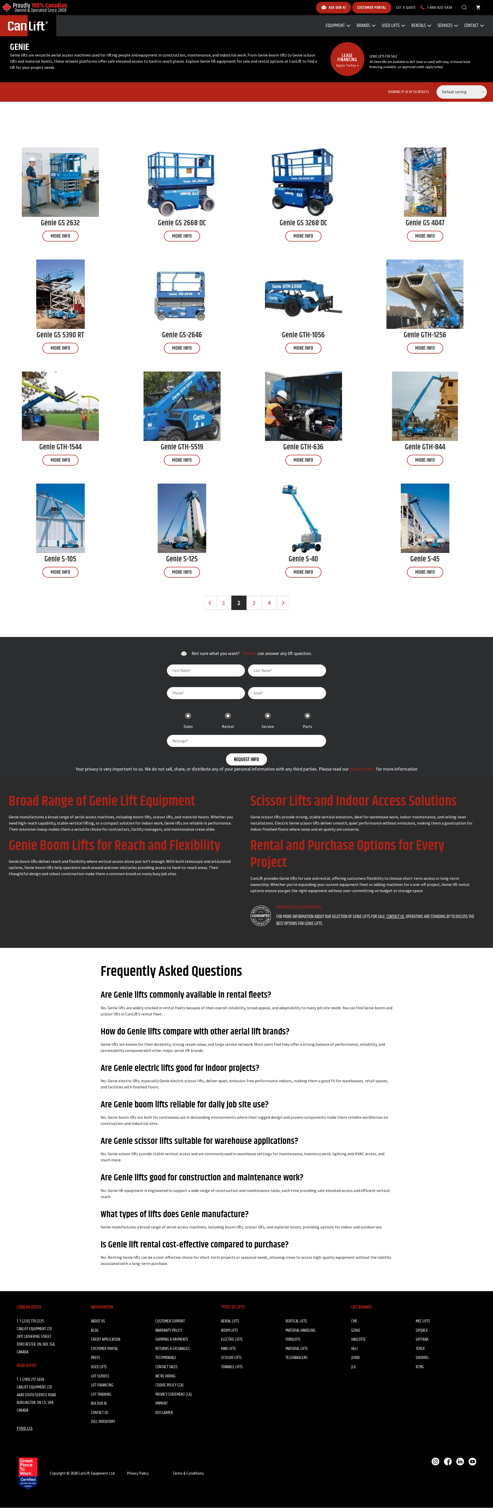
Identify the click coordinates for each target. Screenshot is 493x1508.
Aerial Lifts (230, 1321)
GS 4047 (425, 223)
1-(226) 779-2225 (32, 1321)
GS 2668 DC (182, 223)
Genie (355, 1330)
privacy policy (362, 769)
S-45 (425, 559)
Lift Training (101, 1394)
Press (95, 1357)
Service (268, 726)
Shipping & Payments (171, 1339)
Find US (25, 1428)
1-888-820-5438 (439, 7)
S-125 (182, 559)
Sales (188, 726)
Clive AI (250, 653)
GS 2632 (60, 223)
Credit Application (105, 1339)
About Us (98, 1321)
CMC (354, 1321)
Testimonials (165, 1357)
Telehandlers (297, 1357)
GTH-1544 (60, 447)
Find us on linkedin (460, 1461)
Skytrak (422, 1339)
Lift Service (100, 1376)
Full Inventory (103, 1421)
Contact (471, 25)
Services (445, 25)
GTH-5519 (182, 447)
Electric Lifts (232, 1339)
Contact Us (99, 1412)
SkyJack (422, 1330)
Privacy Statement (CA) (173, 1394)
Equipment (335, 25)
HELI (354, 1348)
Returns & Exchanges (172, 1348)
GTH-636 (303, 447)
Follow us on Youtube (472, 1461)
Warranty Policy (168, 1330)
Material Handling (301, 1330)
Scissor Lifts (231, 1357)
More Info (60, 236)
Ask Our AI (99, 1403)
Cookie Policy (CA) (169, 1385)
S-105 (60, 559)
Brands (363, 25)
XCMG (420, 1367)
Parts (307, 726)
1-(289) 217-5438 (32, 1379)
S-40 (303, 559)
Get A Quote (406, 7)
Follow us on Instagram (435, 1461)
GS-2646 (182, 335)
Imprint (161, 1403)
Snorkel (422, 1357)
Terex (420, 1348)
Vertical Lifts (296, 1321)
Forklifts (293, 1339)
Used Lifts (391, 25)
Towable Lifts (232, 1367)
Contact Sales (166, 1367)
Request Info (246, 760)
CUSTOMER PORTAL (371, 7)
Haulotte (358, 1339)
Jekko (355, 1357)
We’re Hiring (165, 1376)
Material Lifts (297, 1348)
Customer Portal (104, 1348)
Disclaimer (164, 1412)
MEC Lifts (423, 1321)
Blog (95, 1330)
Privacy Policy (138, 1473)
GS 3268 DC (303, 223)
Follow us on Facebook (448, 1461)
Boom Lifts (229, 1330)
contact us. (395, 916)
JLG (353, 1367)
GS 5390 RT (60, 335)
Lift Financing (102, 1385)
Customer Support (170, 1321)
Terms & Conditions (188, 1473)
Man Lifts (228, 1348)
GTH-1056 (303, 335)
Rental (228, 726)
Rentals (418, 25)
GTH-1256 (425, 335)
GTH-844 (425, 447)
